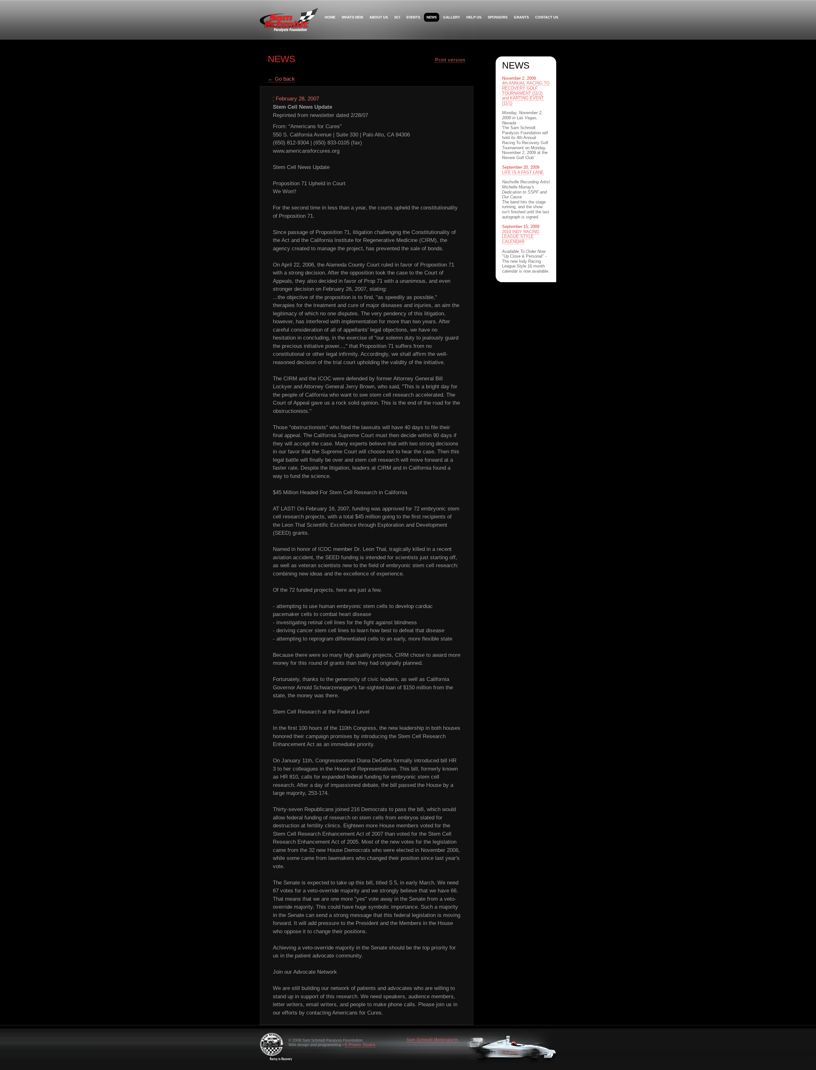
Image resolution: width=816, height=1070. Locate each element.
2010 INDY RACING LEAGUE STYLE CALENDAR (520, 236)
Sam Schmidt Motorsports (432, 1039)
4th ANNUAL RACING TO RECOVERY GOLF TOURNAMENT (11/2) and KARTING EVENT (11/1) (526, 93)
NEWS (431, 17)
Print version (450, 59)
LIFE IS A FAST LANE (523, 172)
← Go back (281, 79)
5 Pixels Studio (360, 1045)
